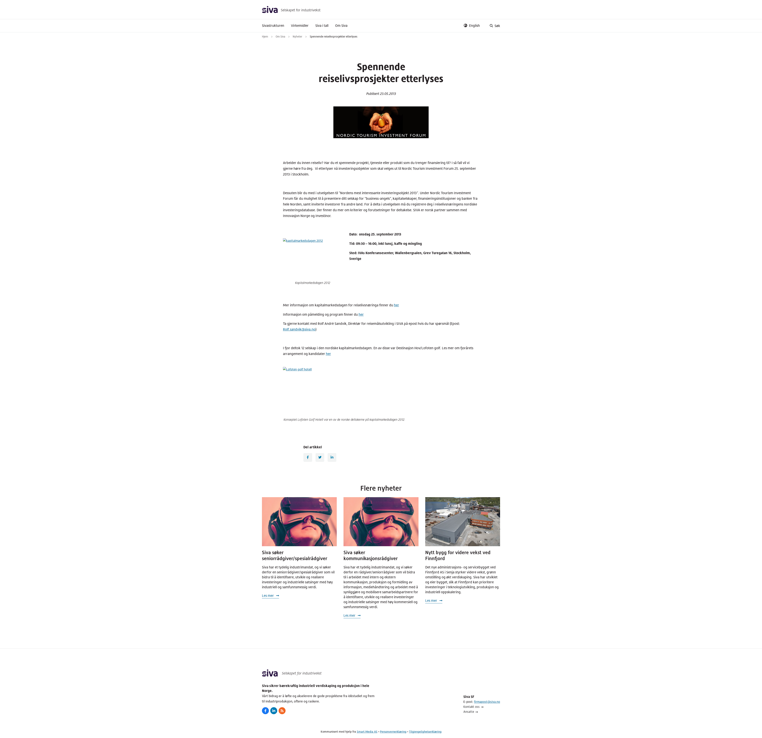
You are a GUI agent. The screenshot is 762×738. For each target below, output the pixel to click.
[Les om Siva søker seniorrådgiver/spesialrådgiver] (299, 521)
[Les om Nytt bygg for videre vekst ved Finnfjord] (462, 521)
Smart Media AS (367, 731)
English (474, 26)
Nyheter (297, 36)
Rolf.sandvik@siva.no (299, 329)
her (396, 305)
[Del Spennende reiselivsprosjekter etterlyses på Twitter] (320, 457)
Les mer (268, 596)
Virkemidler (300, 26)
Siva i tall (321, 26)
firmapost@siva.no (487, 702)
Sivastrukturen (273, 26)
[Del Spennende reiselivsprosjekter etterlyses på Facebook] (307, 457)
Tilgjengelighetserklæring (425, 731)
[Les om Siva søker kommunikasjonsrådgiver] (380, 521)
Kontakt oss (471, 707)
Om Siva (341, 26)
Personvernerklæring (393, 731)
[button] (494, 25)
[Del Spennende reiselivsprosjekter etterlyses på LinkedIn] (332, 457)
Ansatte (468, 712)
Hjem (265, 36)
